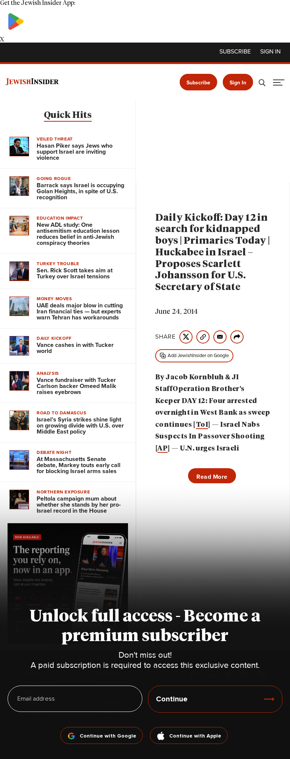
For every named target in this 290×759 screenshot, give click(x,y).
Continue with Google (108, 736)
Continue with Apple (195, 736)
